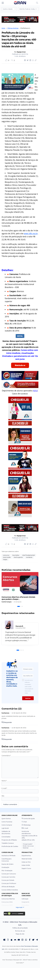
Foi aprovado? (28, 846)
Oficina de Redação (8, 886)
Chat (25, 822)
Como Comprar (7, 825)
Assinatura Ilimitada (8, 855)
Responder (8, 722)
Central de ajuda (29, 818)
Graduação (5, 867)
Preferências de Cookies (10, 846)
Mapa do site (20, 934)
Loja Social (5, 828)
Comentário (6, 755)
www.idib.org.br (31, 233)
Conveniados (6, 837)
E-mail (4, 788)
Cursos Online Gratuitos (10, 890)
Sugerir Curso (26, 868)
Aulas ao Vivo (26, 862)
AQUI (35, 390)
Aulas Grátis (26, 865)
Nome (4, 780)
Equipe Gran (21, 52)
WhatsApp (27, 825)
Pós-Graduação (7, 870)
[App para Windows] (4, 939)
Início (3, 28)
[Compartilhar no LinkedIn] (30, 60)
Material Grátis (27, 859)
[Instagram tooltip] (22, 939)
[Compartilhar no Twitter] (27, 60)
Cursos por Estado (8, 880)
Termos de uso (20, 931)
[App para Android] (15, 939)
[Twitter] (33, 939)
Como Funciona (7, 822)
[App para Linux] (8, 939)
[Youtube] (19, 939)
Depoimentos (26, 855)
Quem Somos (6, 818)
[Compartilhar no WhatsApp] (32, 60)
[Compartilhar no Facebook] (24, 60)
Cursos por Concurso (9, 874)
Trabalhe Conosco (8, 843)
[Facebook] (30, 939)
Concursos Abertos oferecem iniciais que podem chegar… (18, 598)
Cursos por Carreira (8, 877)
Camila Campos (7, 602)
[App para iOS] (11, 939)
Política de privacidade (20, 928)
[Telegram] (37, 939)
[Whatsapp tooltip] (26, 939)
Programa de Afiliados (9, 840)
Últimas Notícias (13, 28)
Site (3, 796)
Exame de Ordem (7, 864)
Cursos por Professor (9, 883)
